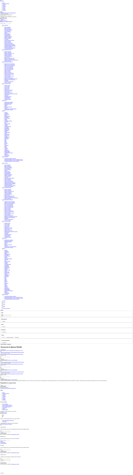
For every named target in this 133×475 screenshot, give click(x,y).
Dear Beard (6, 145)
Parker (6, 146)
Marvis (6, 142)
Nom (5, 144)
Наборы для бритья (8, 37)
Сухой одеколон (7, 97)
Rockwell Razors (7, 116)
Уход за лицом (7, 86)
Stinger (6, 147)
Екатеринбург (2, 442)
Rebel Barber (7, 128)
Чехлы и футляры (8, 41)
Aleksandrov (7, 130)
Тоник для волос (7, 76)
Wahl (5, 140)
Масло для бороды (8, 51)
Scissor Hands (7, 155)
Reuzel (6, 133)
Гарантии (4, 6)
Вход (2, 11)
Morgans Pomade (7, 123)
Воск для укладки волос (9, 66)
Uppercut (6, 124)
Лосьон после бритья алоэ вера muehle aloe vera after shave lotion (11, 373)
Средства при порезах (8, 43)
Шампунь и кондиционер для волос (11, 78)
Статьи (3, 7)
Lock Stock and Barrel (8, 120)
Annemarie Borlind (8, 126)
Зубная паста (7, 226)
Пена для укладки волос (9, 77)
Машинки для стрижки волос (10, 79)
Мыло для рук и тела (8, 90)
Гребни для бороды (8, 55)
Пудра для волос (7, 212)
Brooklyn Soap (7, 288)
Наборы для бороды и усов (9, 58)
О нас (3, 2)
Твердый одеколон (8, 99)
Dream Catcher (7, 272)
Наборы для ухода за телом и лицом (11, 93)
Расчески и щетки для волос (10, 63)
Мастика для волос (8, 72)
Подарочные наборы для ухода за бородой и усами (14, 159)
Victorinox (6, 148)
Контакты (4, 10)
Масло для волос (7, 71)
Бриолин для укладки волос (9, 65)
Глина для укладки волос (9, 68)
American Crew (7, 136)
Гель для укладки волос (9, 67)
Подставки (6, 39)
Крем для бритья (7, 28)
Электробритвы (7, 35)
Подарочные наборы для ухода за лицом (12, 161)
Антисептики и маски (8, 92)
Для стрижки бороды (8, 56)
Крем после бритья (8, 166)
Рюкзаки (6, 242)
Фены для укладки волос (9, 81)
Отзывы (3, 9)
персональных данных (15, 434)
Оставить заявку (3, 433)
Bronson (6, 257)
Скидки (3, 8)
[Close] (0, 448)
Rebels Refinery (7, 151)
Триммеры (6, 80)
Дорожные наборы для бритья (10, 45)
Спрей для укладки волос (9, 75)
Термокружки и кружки (9, 109)
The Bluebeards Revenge (9, 152)
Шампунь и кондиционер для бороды (11, 197)
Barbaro (6, 131)
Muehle (6, 115)
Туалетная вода (7, 98)
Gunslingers (7, 287)
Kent (5, 139)
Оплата (3, 5)
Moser (6, 141)
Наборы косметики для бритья (10, 182)
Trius (5, 122)
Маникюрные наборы (8, 103)
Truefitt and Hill (7, 132)
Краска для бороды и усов (9, 53)
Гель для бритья (7, 30)
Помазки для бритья (8, 36)
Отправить (9, 344)
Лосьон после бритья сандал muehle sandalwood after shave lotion (11, 354)
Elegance (6, 273)
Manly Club (7, 154)
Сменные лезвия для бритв (9, 40)
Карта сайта (4, 421)
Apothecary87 (7, 134)
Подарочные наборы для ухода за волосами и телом (14, 160)
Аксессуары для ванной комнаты (10, 108)
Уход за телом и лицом (6, 83)
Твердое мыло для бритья (9, 181)
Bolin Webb (7, 117)
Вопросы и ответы (5, 3)
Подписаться (4, 386)
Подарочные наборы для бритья (10, 158)
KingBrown (7, 137)
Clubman (6, 125)
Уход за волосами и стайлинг (7, 61)
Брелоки (6, 107)
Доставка (4, 4)
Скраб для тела (7, 91)
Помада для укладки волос (9, 211)
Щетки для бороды (8, 52)
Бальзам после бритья (8, 46)
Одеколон (6, 95)
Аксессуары (4, 100)
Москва (2, 0)
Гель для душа (7, 88)
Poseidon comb (7, 129)
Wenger (6, 149)
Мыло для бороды (8, 60)
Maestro (6, 153)
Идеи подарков (5, 156)
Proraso (6, 119)
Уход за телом (7, 87)
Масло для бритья (8, 42)
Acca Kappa (7, 127)
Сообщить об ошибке (8, 424)
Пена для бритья (7, 27)
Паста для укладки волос (9, 73)
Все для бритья (5, 25)
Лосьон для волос (8, 70)
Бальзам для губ (7, 85)
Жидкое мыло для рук (8, 227)
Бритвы (6, 32)
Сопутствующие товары (9, 48)
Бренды (3, 110)
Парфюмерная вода (8, 96)
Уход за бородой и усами (6, 49)
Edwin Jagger (7, 114)
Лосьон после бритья (8, 29)
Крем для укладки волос (9, 69)
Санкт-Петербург (3, 443)
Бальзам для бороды (8, 54)
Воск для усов (7, 57)
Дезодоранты (7, 94)
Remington (6, 113)
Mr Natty (6, 143)
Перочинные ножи (8, 241)
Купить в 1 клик (11, 360)
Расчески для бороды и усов (10, 196)
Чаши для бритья (8, 38)
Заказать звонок (4, 18)
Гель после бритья (8, 31)
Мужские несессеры (8, 106)
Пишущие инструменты (9, 102)
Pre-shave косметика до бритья (10, 47)
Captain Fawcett (7, 118)
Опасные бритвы (8, 34)
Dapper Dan (7, 138)
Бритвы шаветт (7, 33)
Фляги (6, 105)
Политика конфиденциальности (8, 420)
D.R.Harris (6, 121)
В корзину (16, 360)
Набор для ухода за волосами (10, 64)
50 (22, 350)
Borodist (6, 112)
